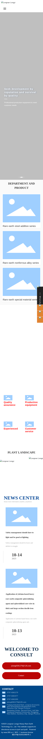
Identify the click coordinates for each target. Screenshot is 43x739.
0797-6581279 (12, 692)
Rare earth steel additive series (19, 226)
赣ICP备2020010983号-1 (21, 735)
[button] (19, 177)
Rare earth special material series (20, 299)
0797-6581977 (12, 696)
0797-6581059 (12, 699)
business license (27, 732)
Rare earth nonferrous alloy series (21, 263)
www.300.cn (8, 732)
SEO (16, 732)
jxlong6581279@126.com (16, 702)
